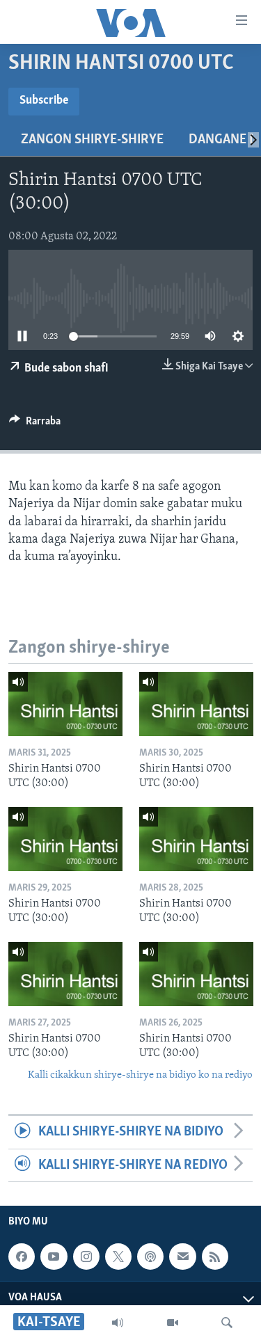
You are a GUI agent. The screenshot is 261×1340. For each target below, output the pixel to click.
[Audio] (118, 1322)
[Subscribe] (182, 1256)
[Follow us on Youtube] (53, 1256)
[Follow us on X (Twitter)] (118, 1256)
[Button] (35, 424)
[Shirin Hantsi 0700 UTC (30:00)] (65, 704)
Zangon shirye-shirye (92, 140)
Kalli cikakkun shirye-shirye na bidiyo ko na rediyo (140, 1075)
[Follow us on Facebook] (21, 1256)
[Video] (172, 1322)
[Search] (227, 1322)
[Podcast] (150, 1256)
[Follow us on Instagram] (86, 1256)
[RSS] (215, 1256)
